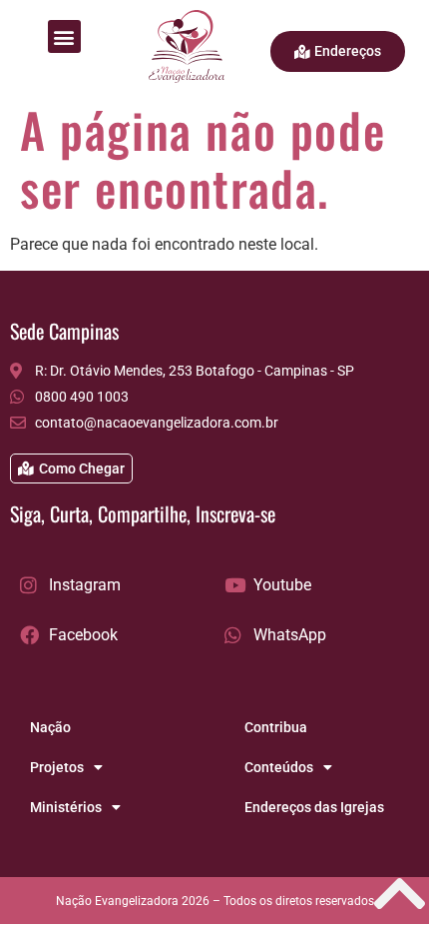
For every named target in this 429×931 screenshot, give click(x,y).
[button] (64, 36)
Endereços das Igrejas (314, 807)
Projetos (57, 767)
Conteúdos (278, 767)
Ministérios (66, 807)
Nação (50, 727)
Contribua (275, 727)
